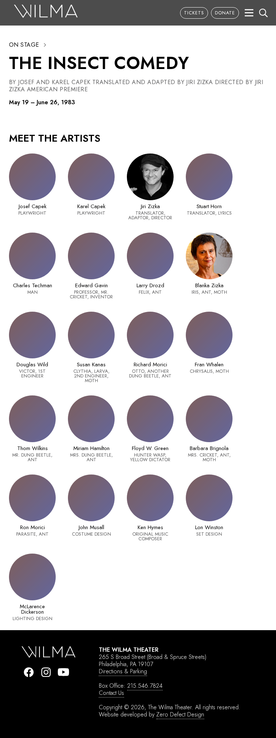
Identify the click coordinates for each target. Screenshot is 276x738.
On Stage (24, 45)
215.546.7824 (144, 686)
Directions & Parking (123, 671)
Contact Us (111, 693)
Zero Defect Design (180, 714)
